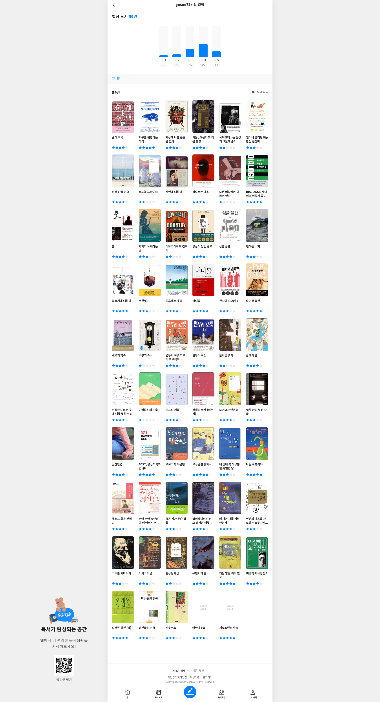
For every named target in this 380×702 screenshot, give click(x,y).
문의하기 (207, 677)
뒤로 (114, 5)
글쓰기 (190, 692)
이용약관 (195, 677)
